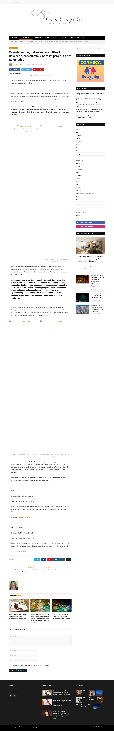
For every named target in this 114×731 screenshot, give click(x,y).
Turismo (78, 209)
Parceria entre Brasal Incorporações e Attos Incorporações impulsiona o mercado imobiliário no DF (90, 259)
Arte (77, 129)
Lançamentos (79, 175)
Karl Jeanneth (20, 64)
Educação (78, 154)
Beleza (64, 37)
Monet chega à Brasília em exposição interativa (54, 571)
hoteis (77, 172)
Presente (78, 190)
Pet (77, 184)
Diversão (38, 37)
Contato (103, 727)
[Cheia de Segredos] (57, 19)
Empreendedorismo (81, 157)
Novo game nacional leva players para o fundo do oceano (97, 296)
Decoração (79, 141)
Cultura (78, 138)
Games (78, 166)
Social (77, 203)
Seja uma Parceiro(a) (77, 37)
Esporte (78, 163)
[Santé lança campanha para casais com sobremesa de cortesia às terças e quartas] (19, 605)
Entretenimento (80, 160)
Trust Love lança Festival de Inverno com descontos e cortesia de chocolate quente (61, 616)
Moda (55, 37)
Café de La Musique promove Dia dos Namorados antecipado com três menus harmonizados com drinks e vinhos (25, 572)
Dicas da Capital (80, 147)
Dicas (77, 144)
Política (78, 187)
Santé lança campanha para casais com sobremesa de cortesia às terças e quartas (17, 616)
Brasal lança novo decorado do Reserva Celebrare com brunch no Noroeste (97, 308)
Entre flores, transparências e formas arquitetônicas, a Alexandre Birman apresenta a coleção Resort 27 (62, 703)
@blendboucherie (20, 551)
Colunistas (78, 135)
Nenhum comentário (43, 64)
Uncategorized (80, 212)
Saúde (47, 37)
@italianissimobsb (25, 517)
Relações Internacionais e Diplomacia (85, 193)
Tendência (78, 206)
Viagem (78, 215)
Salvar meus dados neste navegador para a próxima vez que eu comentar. (30, 665)
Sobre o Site (79, 199)
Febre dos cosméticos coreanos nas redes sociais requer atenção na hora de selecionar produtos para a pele (90, 104)
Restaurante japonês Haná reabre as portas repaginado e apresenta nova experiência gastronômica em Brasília (97, 281)
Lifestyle (14, 37)
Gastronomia (26, 37)
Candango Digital (33, 727)
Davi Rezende (82, 264)
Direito (78, 150)
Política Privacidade (94, 727)
